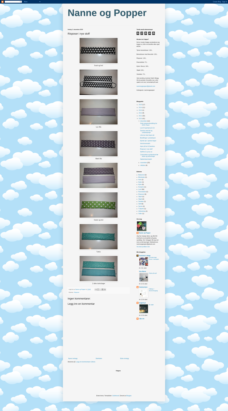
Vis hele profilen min (143, 247)
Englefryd (142, 303)
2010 (140, 118)
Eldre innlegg (124, 358)
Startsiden (99, 358)
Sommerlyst (143, 287)
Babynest (141, 175)
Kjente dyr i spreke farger (148, 141)
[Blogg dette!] (98, 289)
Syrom (140, 206)
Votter (140, 213)
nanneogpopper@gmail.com (146, 86)
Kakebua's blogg (144, 255)
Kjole (140, 184)
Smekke (141, 201)
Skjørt (140, 199)
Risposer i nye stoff (146, 149)
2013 (140, 110)
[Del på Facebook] (102, 289)
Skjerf (140, 196)
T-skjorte (141, 209)
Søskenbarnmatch (146, 159)
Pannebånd (142, 192)
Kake (140, 182)
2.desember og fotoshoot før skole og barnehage (149, 155)
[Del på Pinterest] (105, 289)
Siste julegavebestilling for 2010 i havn (148, 124)
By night (151, 304)
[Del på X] (100, 289)
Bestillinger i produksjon (148, 138)
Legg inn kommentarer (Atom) (85, 362)
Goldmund (115, 396)
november (143, 162)
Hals (139, 179)
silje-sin (141, 319)
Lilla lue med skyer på (147, 135)
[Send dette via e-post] (96, 289)
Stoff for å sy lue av (146, 152)
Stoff (139, 204)
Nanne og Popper (107, 12)
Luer (139, 189)
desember (143, 121)
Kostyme (141, 187)
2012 (140, 113)
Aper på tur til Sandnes (147, 146)
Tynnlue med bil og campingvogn (146, 131)
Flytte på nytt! (153, 273)
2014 (140, 107)
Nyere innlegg (72, 358)
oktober (143, 165)
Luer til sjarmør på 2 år (147, 128)
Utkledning (141, 211)
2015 (140, 104)
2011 (140, 116)
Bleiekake (141, 177)
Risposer (76, 292)
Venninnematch (145, 143)
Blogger (128, 396)
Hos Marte (142, 271)
